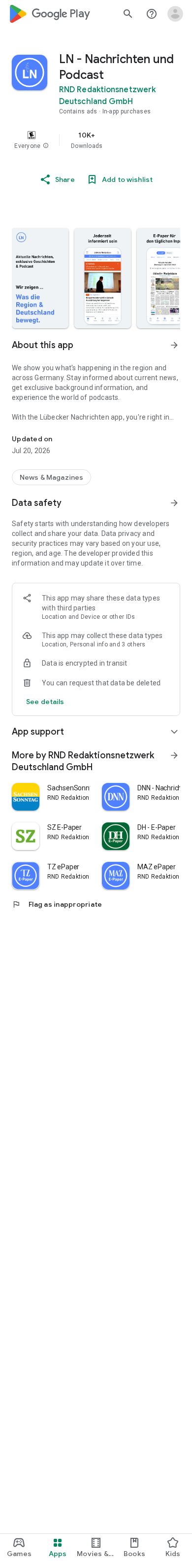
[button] (46, 145)
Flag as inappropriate (57, 904)
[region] (96, 140)
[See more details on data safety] (45, 701)
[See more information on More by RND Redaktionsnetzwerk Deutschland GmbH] (174, 755)
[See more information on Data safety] (174, 503)
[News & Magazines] (51, 477)
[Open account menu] (175, 14)
